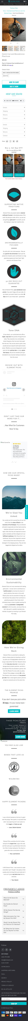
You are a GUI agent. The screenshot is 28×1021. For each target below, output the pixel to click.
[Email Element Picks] (10, 949)
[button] (14, 107)
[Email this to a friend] (17, 141)
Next (17, 8)
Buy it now (14, 86)
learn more (14, 711)
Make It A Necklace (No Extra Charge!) (11, 72)
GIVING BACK (5, 966)
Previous (12, 8)
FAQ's (3, 974)
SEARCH (4, 978)
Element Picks (9, 1008)
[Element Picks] (14, 1)
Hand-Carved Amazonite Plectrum (8, 168)
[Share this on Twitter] (7, 141)
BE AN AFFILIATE (6, 989)
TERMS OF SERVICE (7, 985)
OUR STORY (5, 963)
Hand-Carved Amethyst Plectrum (19, 168)
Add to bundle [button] (8, 175)
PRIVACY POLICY (6, 981)
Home (4, 11)
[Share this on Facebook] (10, 141)
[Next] (17, 43)
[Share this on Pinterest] (13, 141)
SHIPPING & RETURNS (8, 970)
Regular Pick (5, 75)
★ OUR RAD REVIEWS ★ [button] (26, 512)
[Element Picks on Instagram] (7, 949)
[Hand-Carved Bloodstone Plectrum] (14, 29)
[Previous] (11, 43)
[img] (19, 444)
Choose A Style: (6, 69)
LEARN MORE (20, 736)
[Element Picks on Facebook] (3, 949)
